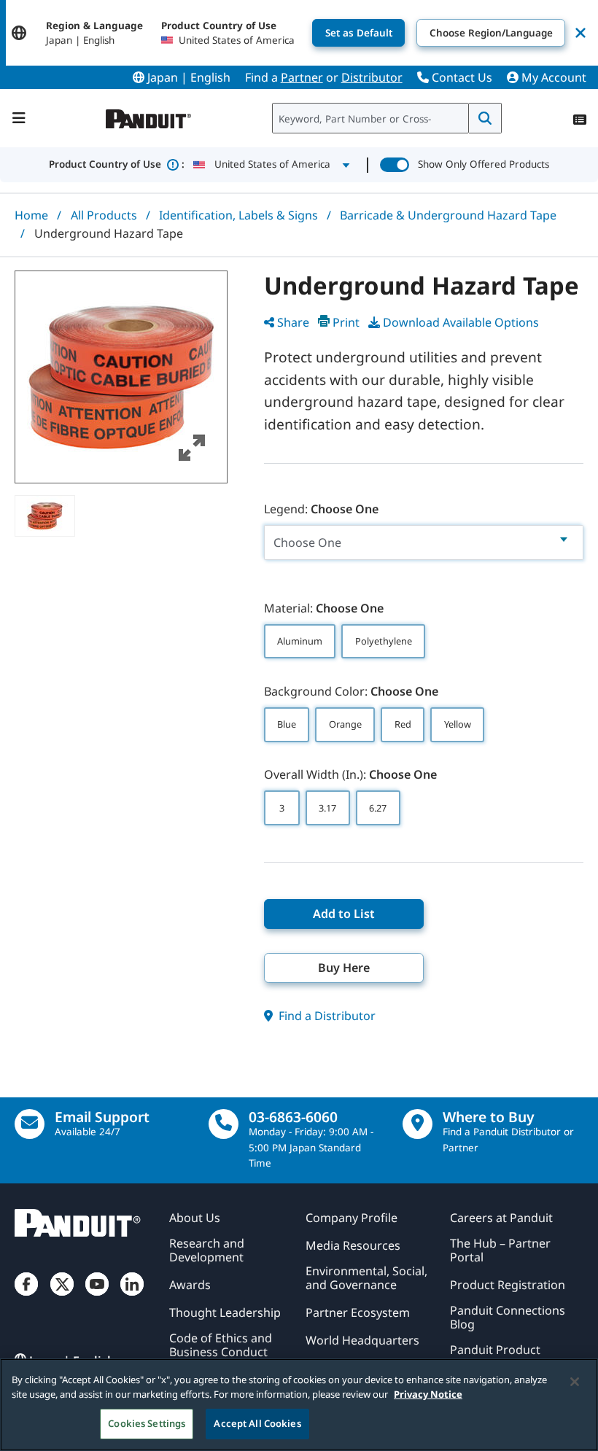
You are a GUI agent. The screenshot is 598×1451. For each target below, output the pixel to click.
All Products (104, 215)
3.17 (327, 807)
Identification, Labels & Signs (238, 215)
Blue (286, 724)
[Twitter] (62, 1296)
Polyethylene (383, 640)
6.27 (378, 807)
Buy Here (344, 968)
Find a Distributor (326, 1016)
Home (31, 215)
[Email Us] (29, 1124)
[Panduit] (149, 115)
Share (293, 322)
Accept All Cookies (257, 1423)
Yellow (457, 724)
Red (403, 724)
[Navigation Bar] (19, 118)
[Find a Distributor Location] (417, 1124)
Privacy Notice (428, 1394)
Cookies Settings (146, 1423)
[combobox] (370, 118)
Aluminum (299, 640)
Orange (345, 724)
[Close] (575, 1382)
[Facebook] (26, 1296)
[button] (121, 377)
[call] (223, 1124)
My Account (552, 77)
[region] (299, 1404)
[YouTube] (97, 1296)
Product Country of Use (117, 164)
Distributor (372, 77)
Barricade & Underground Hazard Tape (448, 215)
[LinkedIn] (132, 1296)
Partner (302, 77)
